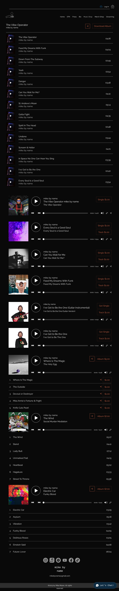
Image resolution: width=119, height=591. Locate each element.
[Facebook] (71, 560)
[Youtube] (64, 560)
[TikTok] (77, 560)
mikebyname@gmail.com (60, 576)
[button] (112, 6)
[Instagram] (45, 560)
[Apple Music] (52, 560)
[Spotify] (58, 560)
